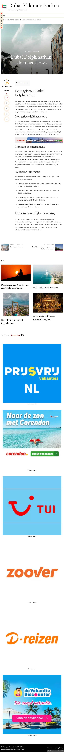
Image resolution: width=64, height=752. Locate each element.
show (26, 83)
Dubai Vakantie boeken (33, 5)
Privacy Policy (20, 749)
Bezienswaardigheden (32, 51)
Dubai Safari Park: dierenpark (46, 288)
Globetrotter (7, 86)
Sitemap (49, 748)
